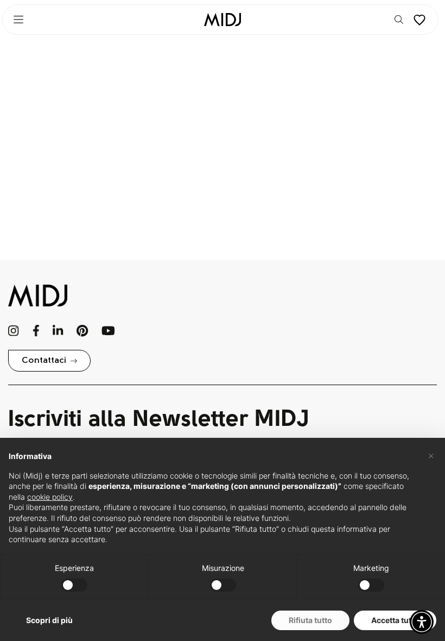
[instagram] (14, 331)
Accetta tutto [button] (395, 620)
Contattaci (44, 360)
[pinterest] (82, 331)
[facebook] (36, 331)
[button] (422, 622)
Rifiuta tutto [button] (310, 620)
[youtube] (108, 331)
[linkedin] (58, 331)
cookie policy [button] (50, 496)
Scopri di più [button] (49, 620)
